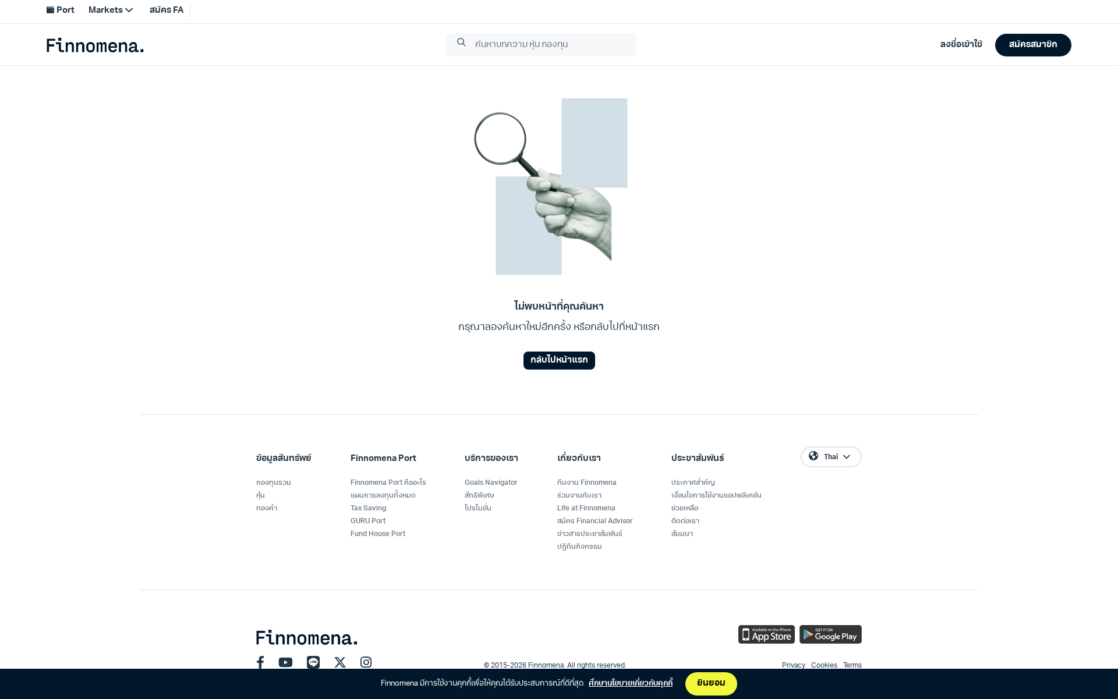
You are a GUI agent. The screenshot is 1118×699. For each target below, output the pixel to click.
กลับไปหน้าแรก (559, 360)
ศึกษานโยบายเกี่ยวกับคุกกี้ (631, 683)
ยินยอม (711, 683)
